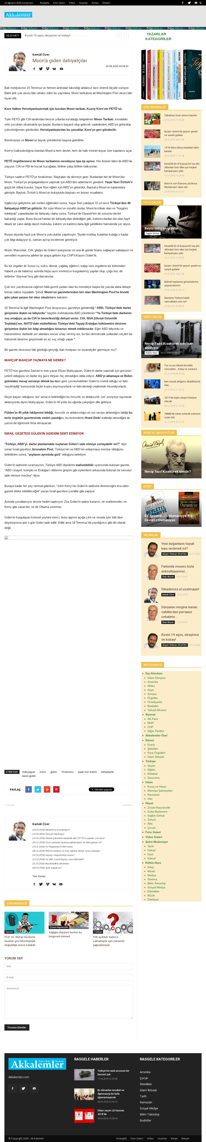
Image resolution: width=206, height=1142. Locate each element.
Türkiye (98, 931)
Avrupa (152, 694)
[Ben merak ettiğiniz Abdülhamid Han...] (152, 383)
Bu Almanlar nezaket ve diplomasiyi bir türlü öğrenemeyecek (111, 1094)
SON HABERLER (17, 903)
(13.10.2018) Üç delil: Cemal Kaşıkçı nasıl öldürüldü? (58, 859)
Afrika (151, 685)
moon (43, 771)
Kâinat (151, 858)
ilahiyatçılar (107, 771)
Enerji (151, 744)
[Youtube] (196, 2)
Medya (151, 875)
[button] (201, 3)
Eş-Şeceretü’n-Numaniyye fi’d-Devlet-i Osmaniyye (169, 518)
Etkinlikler (153, 891)
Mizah (151, 871)
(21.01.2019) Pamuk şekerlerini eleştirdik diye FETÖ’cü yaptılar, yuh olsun (68, 838)
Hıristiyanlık (154, 702)
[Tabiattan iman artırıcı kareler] (152, 119)
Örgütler (152, 698)
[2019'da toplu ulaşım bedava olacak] (152, 400)
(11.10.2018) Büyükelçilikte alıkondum (50, 863)
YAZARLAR (156, 34)
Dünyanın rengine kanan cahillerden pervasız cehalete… (179, 612)
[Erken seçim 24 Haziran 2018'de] (84, 1116)
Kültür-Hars (152, 352)
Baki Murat (168, 576)
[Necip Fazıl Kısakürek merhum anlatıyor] (171, 339)
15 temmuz (67, 771)
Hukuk (151, 850)
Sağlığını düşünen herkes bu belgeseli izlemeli (54, 35)
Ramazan (153, 794)
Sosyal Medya (156, 887)
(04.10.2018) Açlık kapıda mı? (47, 868)
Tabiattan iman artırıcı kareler (180, 115)
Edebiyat (153, 899)
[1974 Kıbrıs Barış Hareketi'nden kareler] (152, 151)
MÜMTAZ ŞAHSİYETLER (159, 432)
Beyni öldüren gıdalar (161, 228)
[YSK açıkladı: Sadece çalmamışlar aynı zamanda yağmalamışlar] (113, 923)
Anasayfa (44, 2)
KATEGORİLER (158, 39)
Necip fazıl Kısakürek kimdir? (168, 471)
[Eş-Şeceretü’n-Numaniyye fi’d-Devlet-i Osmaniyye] (171, 508)
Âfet (149, 823)
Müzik (151, 895)
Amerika (152, 681)
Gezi (150, 854)
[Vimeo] (49, 69)
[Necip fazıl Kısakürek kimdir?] (171, 457)
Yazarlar (83, 2)
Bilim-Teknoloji (156, 883)
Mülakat (152, 773)
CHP (150, 727)
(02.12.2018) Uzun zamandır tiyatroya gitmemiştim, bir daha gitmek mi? (67, 842)
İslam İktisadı (155, 756)
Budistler (153, 706)
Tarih (150, 846)
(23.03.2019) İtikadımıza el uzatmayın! (51, 829)
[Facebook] (183, 2)
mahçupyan (28, 771)
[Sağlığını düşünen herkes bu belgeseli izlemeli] (69, 920)
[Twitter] (189, 2)
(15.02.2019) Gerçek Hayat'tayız (48, 834)
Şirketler (152, 748)
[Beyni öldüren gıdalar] (171, 222)
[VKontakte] (55, 69)
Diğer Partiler (155, 731)
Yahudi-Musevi (156, 710)
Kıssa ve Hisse (156, 786)
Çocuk (151, 827)
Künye (95, 2)
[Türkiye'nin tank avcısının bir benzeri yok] (84, 1074)
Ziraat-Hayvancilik (59, 927)
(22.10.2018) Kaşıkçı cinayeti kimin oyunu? (53, 855)
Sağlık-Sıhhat (152, 233)
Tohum (151, 819)
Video (72, 2)
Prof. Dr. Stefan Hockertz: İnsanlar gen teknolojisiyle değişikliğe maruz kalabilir (20, 941)
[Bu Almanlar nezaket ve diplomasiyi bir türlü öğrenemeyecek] (84, 1094)
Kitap (150, 867)
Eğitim (151, 769)
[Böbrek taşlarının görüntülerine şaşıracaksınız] (152, 284)
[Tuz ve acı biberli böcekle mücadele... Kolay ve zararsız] (152, 367)
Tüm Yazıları (38, 876)
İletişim (106, 2)
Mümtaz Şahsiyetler (160, 790)
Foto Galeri (59, 2)
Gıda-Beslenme (157, 811)
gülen (53, 771)
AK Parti (152, 718)
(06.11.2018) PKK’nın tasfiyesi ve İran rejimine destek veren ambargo (66, 851)
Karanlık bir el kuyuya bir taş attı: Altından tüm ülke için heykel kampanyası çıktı (182, 167)
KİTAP (147, 486)
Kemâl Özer (41, 54)
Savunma (153, 777)
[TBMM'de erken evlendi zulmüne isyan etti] (152, 416)
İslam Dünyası (156, 677)
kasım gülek (29, 775)
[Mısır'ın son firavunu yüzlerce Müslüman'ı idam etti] (152, 185)
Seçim (151, 765)
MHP (150, 723)
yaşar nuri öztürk (87, 771)
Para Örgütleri (156, 752)
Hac (149, 798)
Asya (150, 689)
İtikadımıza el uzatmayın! (180, 589)
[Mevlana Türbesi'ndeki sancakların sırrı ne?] (152, 300)
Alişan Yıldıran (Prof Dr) (175, 553)
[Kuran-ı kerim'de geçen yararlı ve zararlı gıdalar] (152, 133)
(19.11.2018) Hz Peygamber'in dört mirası (52, 846)
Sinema (152, 879)
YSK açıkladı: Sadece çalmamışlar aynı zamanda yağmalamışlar (108, 941)
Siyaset (9, 931)
